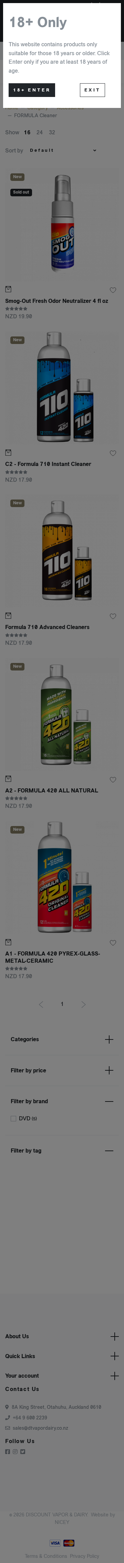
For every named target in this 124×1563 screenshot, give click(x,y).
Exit (92, 90)
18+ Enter (32, 90)
